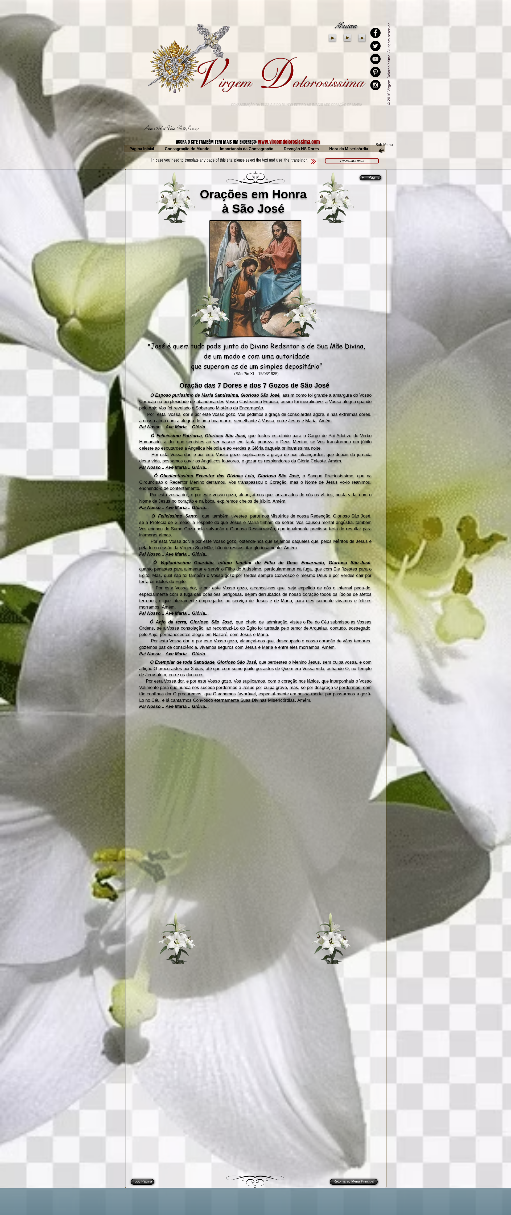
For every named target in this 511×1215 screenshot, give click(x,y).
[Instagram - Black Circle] (375, 85)
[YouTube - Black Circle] (375, 59)
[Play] (332, 38)
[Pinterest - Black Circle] (375, 72)
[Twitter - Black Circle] (375, 46)
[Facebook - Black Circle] (375, 33)
